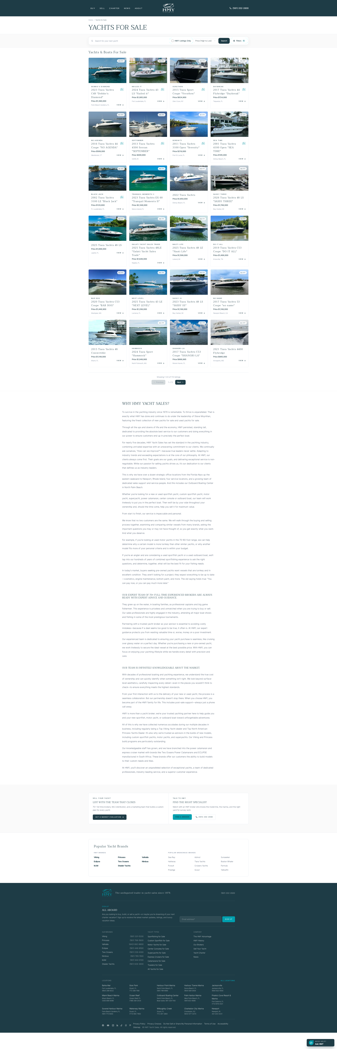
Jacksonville (217, 985)
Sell (102, 8)
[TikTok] (121, 1025)
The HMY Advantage (202, 936)
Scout (197, 870)
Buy (93, 8)
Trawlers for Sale (155, 965)
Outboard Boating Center (168, 995)
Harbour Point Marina (166, 985)
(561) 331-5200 (136, 936)
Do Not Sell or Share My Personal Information (182, 1024)
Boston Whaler (227, 861)
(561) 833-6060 (190, 1001)
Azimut (197, 857)
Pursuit (171, 866)
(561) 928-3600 (136, 964)
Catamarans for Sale (156, 961)
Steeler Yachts (124, 866)
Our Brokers (199, 944)
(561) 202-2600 (241, 8)
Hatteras (171, 861)
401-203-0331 (217, 1014)
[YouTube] (108, 1025)
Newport (215, 1008)
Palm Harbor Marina (192, 995)
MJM (96, 866)
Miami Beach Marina (110, 995)
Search (224, 41)
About (138, 8)
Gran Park (133, 985)
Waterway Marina (136, 1008)
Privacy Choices (154, 1024)
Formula (224, 866)
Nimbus (145, 861)
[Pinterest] (130, 1025)
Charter (114, 8)
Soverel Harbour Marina (112, 1008)
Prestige (171, 870)
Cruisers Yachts (201, 866)
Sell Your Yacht (200, 949)
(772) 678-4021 (217, 1004)
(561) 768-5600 (136, 940)
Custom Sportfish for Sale (159, 940)
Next (179, 382)
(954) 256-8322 (108, 991)
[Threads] (126, 1025)
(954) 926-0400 (190, 991)
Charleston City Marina (194, 1008)
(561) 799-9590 (162, 991)
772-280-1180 (134, 991)
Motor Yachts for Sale (157, 944)
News (127, 8)
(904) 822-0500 (217, 991)
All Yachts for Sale (155, 969)
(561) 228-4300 (136, 952)
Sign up (228, 919)
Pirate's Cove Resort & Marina (221, 997)
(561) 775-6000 (107, 1014)
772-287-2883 (162, 1014)
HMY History (199, 940)
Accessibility (223, 1024)
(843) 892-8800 (136, 944)
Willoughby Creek (164, 1008)
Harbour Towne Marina (194, 985)
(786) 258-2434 (135, 1001)
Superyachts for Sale (157, 953)
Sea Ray (171, 857)
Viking (96, 857)
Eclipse (97, 861)
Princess (121, 857)
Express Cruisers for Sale (158, 957)
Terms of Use (209, 1024)
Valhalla (145, 857)
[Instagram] (113, 1025)
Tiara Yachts (200, 861)
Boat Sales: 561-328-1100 (166, 1001)
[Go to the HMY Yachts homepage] (168, 8)
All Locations (228, 980)
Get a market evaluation (108, 817)
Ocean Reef (134, 995)
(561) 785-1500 (136, 956)
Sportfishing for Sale (156, 936)
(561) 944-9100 (136, 960)
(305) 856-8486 (108, 1001)
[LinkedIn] (117, 1025)
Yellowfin (224, 870)
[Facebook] (103, 1025)
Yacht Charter (199, 953)
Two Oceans (123, 861)
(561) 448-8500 (136, 948)
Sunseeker (225, 857)
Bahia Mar (106, 985)
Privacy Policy (139, 1024)
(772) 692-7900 (135, 1014)
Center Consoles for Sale (158, 949)
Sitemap (136, 1027)
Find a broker (182, 817)
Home (90, 20)
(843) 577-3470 (190, 1014)
